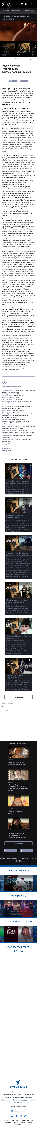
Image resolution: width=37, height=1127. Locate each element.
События (33, 1100)
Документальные (16, 11)
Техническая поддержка (20, 1100)
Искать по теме (8, 19)
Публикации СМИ (18, 1103)
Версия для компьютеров (18, 1106)
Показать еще (18, 697)
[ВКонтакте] (13, 81)
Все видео (8, 1097)
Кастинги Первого (28, 1094)
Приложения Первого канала (12, 1094)
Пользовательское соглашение (22, 1097)
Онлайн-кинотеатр (29, 1092)
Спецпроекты (16, 1092)
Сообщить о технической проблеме (25, 59)
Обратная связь (6, 1100)
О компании (6, 1092)
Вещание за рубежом (20, 1111)
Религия (4, 707)
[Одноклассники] (24, 81)
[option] (8, 48)
